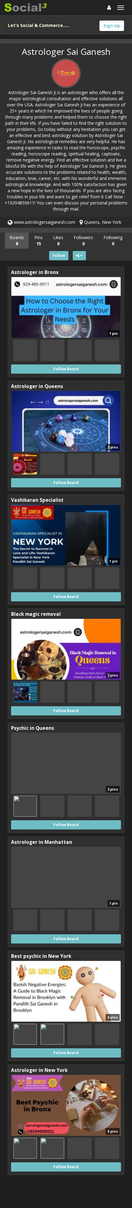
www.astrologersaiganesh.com (44, 222)
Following (112, 240)
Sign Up (111, 26)
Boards (17, 240)
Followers (83, 240)
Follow (58, 255)
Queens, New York (102, 222)
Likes (58, 240)
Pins (38, 240)
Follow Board (66, 369)
